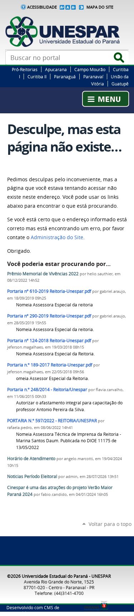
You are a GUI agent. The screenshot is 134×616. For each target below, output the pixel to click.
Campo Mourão (89, 69)
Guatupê (120, 84)
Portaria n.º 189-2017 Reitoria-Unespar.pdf (49, 365)
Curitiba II (37, 76)
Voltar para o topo (110, 524)
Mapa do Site (99, 7)
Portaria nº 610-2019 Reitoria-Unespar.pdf (49, 291)
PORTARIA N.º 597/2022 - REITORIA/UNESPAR (52, 421)
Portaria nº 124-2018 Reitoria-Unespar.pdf (49, 340)
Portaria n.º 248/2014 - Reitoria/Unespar (47, 389)
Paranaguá (65, 76)
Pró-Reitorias (25, 69)
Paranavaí (93, 76)
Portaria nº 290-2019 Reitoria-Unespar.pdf (49, 316)
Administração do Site (57, 237)
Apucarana (56, 69)
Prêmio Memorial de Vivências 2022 (43, 274)
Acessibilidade (42, 7)
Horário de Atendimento (31, 458)
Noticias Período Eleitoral (32, 476)
